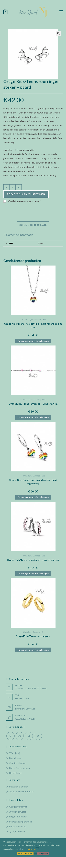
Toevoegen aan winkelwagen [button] (33, 341)
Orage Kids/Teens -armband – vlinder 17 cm (33, 403)
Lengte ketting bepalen (20, 821)
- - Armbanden (26, 399)
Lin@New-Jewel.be (25, 708)
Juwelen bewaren (17, 811)
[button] (58, 33)
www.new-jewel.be (25, 718)
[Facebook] (20, 736)
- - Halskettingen (26, 319)
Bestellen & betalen (18, 786)
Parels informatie (17, 826)
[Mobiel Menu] (61, 12)
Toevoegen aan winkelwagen (26, 194)
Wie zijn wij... (15, 753)
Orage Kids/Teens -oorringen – (33, 636)
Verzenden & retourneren (21, 791)
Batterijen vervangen (19, 768)
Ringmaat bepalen (18, 816)
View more (33, 849)
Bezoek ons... (15, 758)
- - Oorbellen (26, 475)
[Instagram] (29, 736)
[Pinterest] (38, 736)
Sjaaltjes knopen (17, 831)
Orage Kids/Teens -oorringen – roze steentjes (33, 559)
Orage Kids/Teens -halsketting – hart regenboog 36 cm (33, 325)
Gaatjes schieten (17, 763)
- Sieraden (37, 319)
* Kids (44, 319)
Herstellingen (15, 773)
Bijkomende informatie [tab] (33, 225)
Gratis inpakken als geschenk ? (24, 201)
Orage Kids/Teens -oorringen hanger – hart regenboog (33, 482)
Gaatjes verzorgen (18, 806)
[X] (10, 736)
